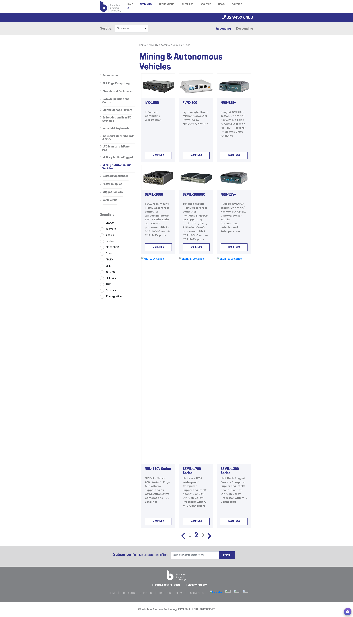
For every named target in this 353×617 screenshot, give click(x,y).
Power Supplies (112, 184)
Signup (227, 555)
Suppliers (187, 4)
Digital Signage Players (117, 110)
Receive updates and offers (140, 555)
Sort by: (106, 28)
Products (146, 4)
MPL (108, 266)
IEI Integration (114, 296)
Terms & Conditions (166, 585)
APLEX (109, 260)
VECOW (110, 223)
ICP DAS (110, 272)
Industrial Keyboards (115, 128)
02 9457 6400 (239, 18)
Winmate (111, 229)
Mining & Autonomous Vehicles (165, 45)
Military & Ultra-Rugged (117, 157)
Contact (237, 4)
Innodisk (110, 235)
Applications (166, 4)
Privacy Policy (196, 585)
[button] (348, 612)
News (221, 4)
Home (142, 45)
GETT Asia (111, 278)
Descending (244, 28)
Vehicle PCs (109, 200)
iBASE (109, 284)
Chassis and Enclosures (117, 91)
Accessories (110, 75)
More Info (158, 155)
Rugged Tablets (112, 192)
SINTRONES (112, 247)
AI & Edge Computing (116, 83)
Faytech (110, 241)
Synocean (111, 290)
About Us (205, 4)
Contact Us (196, 593)
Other (109, 253)
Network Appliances (115, 176)
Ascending (223, 28)
